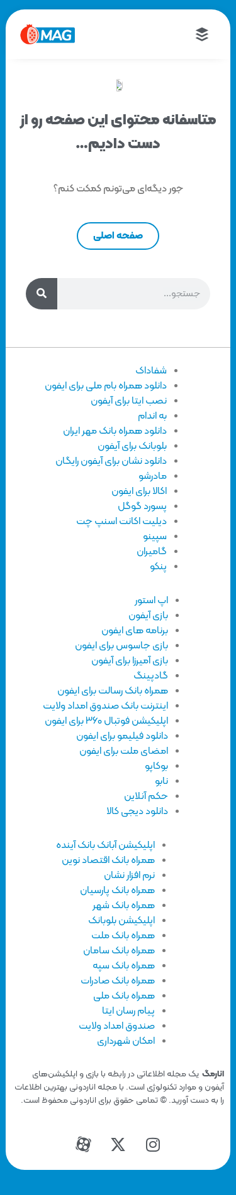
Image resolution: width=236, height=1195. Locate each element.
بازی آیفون (148, 615)
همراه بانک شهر (124, 905)
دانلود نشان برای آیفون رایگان (111, 461)
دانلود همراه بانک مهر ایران (115, 431)
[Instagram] (153, 1144)
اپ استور (151, 600)
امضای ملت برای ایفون (123, 751)
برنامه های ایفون (134, 630)
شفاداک (151, 370)
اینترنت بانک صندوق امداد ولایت (105, 706)
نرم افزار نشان (129, 875)
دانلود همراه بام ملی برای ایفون (106, 386)
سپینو (155, 536)
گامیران (152, 551)
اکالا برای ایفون (139, 491)
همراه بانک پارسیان (117, 890)
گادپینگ (150, 675)
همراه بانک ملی (124, 996)
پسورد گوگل (142, 506)
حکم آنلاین (146, 796)
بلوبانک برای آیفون (132, 446)
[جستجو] (41, 293)
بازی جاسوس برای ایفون (121, 645)
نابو (161, 781)
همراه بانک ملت (123, 935)
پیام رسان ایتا (128, 1011)
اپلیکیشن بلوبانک (121, 920)
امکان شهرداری (126, 1041)
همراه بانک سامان (119, 950)
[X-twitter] (118, 1144)
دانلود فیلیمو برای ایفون (122, 736)
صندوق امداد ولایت (117, 1026)
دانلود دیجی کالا (137, 811)
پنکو (158, 566)
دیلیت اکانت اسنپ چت (121, 521)
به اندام (152, 416)
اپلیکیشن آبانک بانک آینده (105, 845)
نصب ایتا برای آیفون (129, 401)
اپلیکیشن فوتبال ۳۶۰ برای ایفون (106, 721)
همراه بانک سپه (124, 965)
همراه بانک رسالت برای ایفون (112, 691)
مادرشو (152, 476)
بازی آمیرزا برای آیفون (129, 660)
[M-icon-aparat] (83, 1144)
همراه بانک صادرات (118, 981)
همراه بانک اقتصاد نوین (108, 860)
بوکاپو (156, 766)
